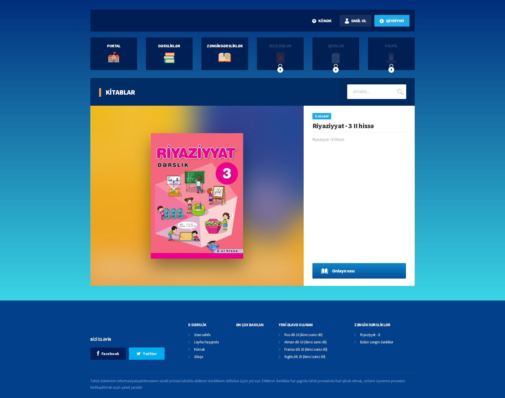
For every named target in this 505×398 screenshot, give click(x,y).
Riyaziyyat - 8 (370, 335)
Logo (129, 20)
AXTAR (400, 91)
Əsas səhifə (202, 335)
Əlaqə (198, 357)
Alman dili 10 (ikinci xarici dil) (305, 342)
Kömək (199, 349)
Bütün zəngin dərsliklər (376, 342)
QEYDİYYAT (395, 20)
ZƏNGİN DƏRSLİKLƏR (225, 45)
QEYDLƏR (336, 45)
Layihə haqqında (206, 342)
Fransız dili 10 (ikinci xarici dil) (305, 349)
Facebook (110, 353)
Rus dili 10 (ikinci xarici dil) (303, 335)
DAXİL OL (358, 20)
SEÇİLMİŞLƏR (280, 45)
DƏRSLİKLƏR (169, 45)
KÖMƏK (324, 20)
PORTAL (114, 45)
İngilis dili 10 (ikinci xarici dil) (304, 357)
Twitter (150, 353)
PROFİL (391, 45)
